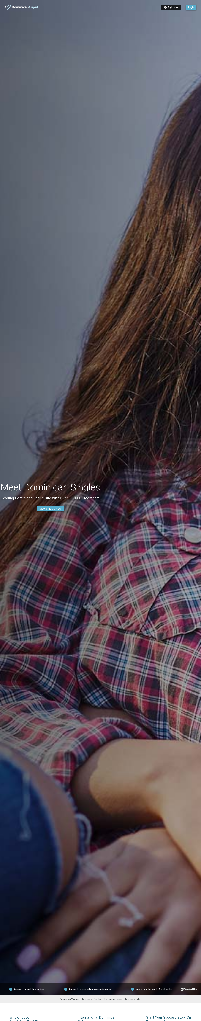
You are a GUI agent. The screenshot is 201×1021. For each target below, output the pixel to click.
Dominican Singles (91, 999)
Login (191, 7)
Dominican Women (69, 999)
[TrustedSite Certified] (189, 989)
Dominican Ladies (113, 999)
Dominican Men (133, 999)
